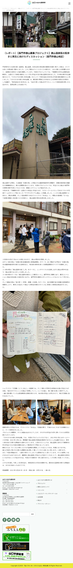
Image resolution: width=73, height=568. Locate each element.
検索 (32, 514)
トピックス (41, 490)
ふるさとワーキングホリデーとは (47, 493)
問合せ (39, 500)
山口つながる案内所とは (45, 480)
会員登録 (40, 497)
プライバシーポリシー (44, 504)
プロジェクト (41, 483)
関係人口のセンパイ (43, 487)
